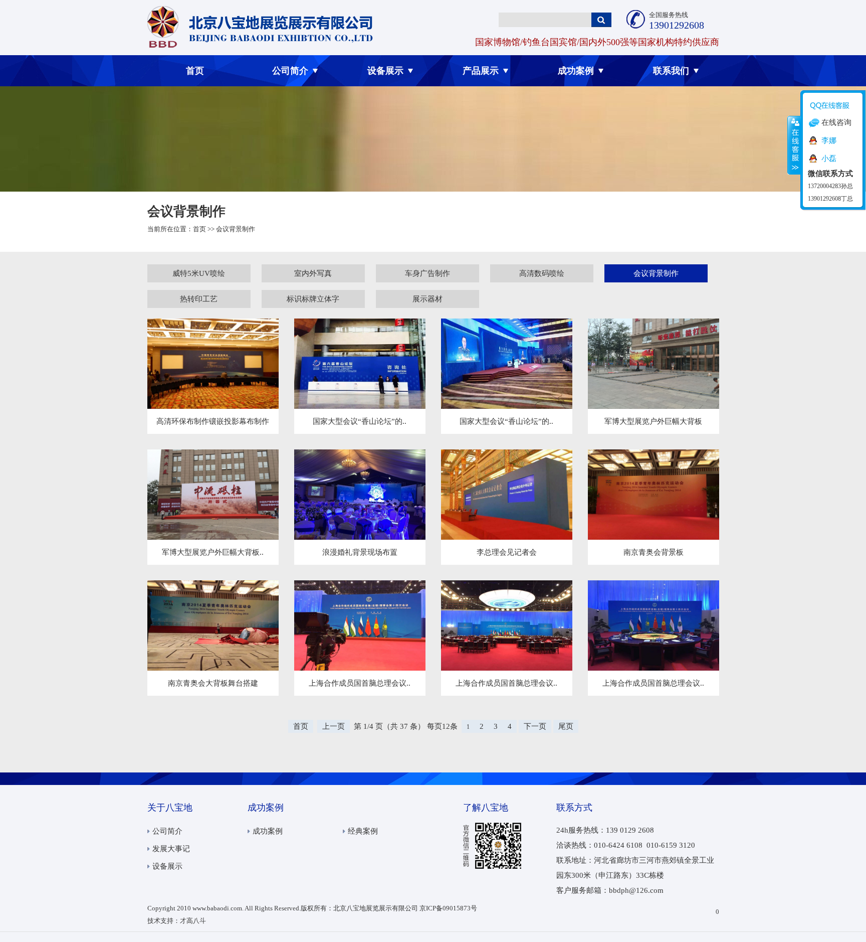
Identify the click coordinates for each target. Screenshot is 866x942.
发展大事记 (171, 849)
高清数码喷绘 (541, 273)
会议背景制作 (656, 273)
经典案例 (363, 831)
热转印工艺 (199, 299)
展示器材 (427, 299)
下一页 (535, 726)
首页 (195, 71)
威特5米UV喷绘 (198, 273)
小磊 (828, 158)
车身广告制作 (427, 273)
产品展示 (481, 71)
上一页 (333, 726)
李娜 (828, 140)
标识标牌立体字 (313, 299)
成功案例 (576, 71)
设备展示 (385, 71)
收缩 (794, 145)
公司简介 (290, 71)
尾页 (565, 726)
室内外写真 (313, 273)
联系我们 (671, 71)
